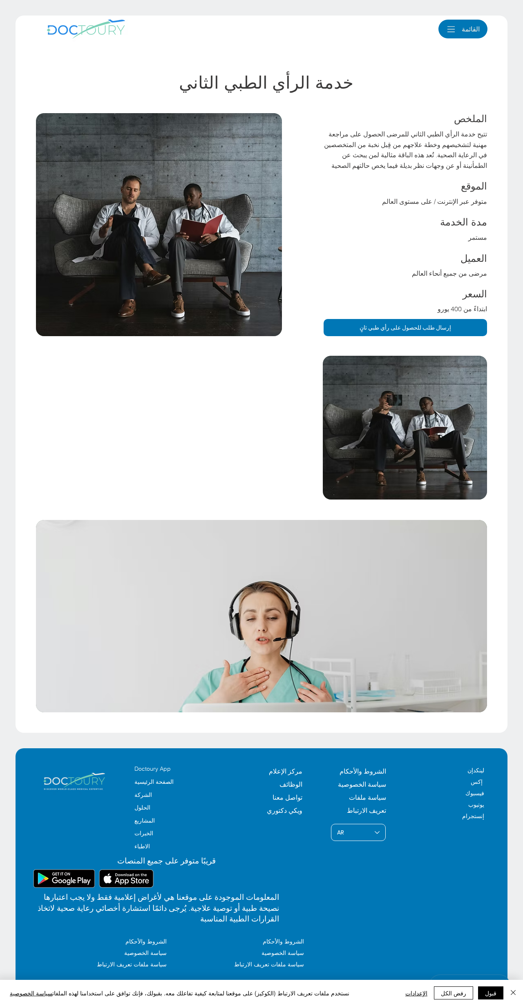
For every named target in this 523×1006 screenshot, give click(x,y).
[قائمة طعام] (451, 29)
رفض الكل (453, 993)
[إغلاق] (513, 992)
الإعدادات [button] (416, 993)
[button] (405, 327)
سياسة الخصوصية (31, 993)
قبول (490, 993)
